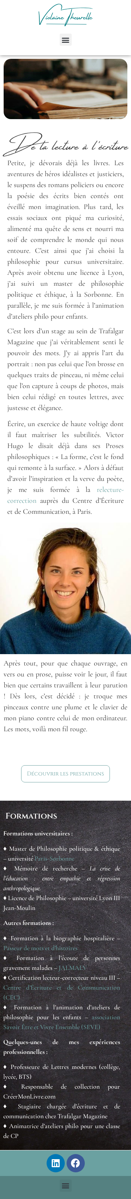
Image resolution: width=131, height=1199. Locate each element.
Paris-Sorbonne (54, 858)
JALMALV (73, 968)
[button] (66, 40)
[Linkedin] (56, 1163)
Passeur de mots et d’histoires (40, 948)
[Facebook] (76, 1163)
